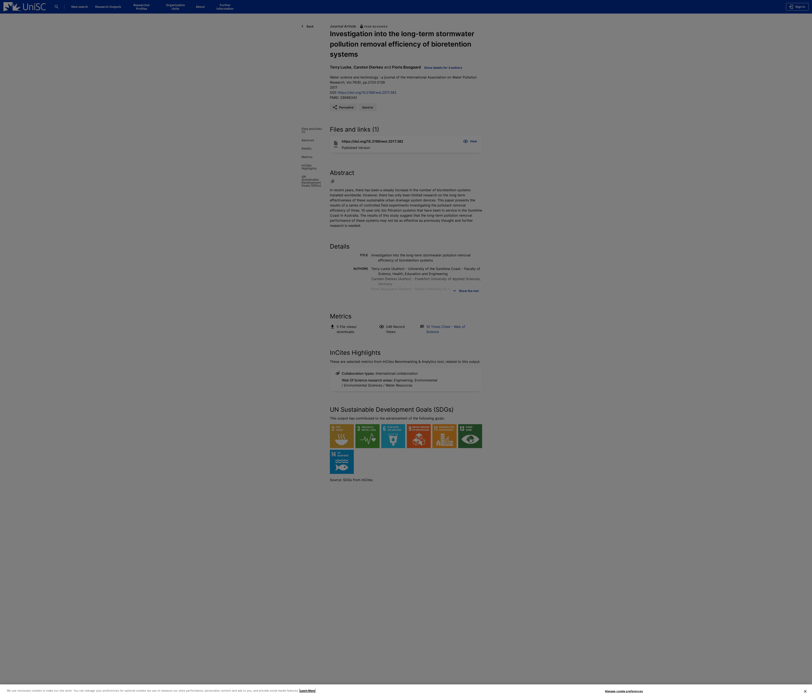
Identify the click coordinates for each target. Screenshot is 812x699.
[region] (406, 691)
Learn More (307, 690)
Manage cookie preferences (624, 691)
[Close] (805, 691)
